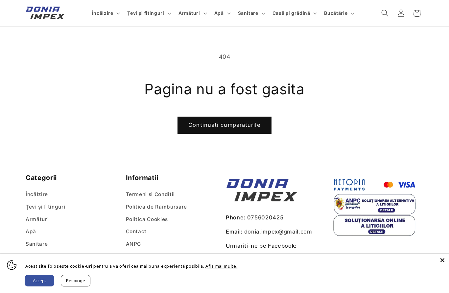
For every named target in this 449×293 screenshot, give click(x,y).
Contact (136, 231)
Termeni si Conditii (150, 194)
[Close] (442, 260)
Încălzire (37, 194)
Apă (31, 231)
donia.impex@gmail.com (278, 231)
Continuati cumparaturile (224, 125)
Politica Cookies (147, 219)
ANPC (133, 244)
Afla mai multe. (221, 266)
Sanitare (37, 244)
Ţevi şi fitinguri (45, 207)
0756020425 (265, 217)
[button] (105, 13)
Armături (37, 219)
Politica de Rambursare (156, 207)
